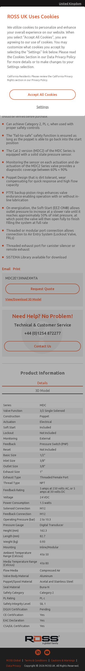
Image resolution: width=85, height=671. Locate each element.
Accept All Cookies (42, 94)
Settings (43, 107)
